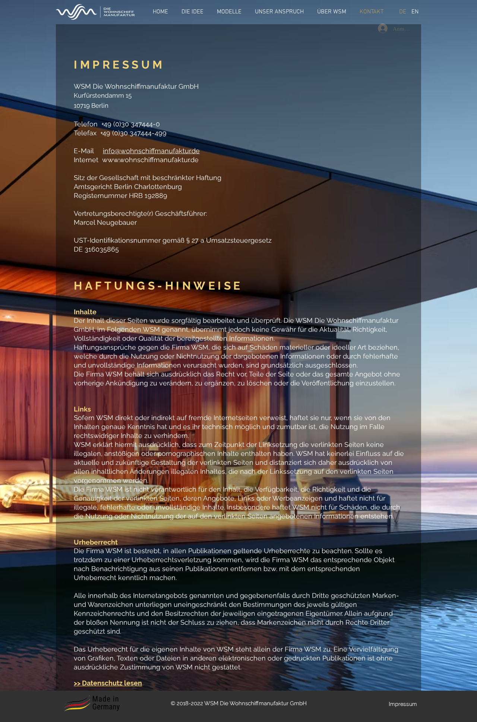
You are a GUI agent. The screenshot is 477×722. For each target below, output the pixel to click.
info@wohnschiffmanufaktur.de (151, 151)
